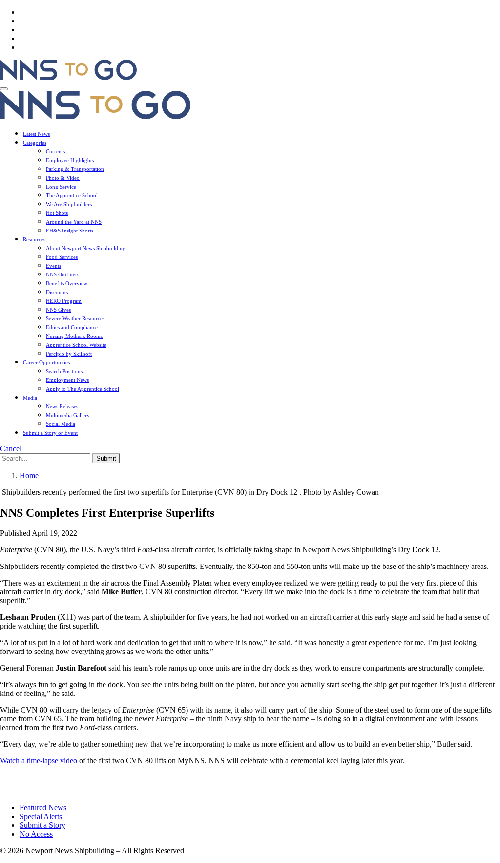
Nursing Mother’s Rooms (74, 336)
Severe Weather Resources (75, 318)
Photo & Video (63, 178)
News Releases (62, 406)
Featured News (43, 807)
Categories (34, 143)
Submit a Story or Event (50, 433)
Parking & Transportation (75, 169)
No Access (36, 834)
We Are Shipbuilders (69, 204)
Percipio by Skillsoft (69, 354)
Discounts (57, 292)
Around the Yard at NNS (74, 222)
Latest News (36, 134)
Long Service (61, 186)
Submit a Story (42, 825)
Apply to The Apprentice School (82, 389)
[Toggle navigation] (4, 88)
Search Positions (64, 371)
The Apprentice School (72, 195)
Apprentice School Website (76, 345)
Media (30, 397)
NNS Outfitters (62, 274)
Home (29, 475)
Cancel (10, 448)
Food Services (62, 257)
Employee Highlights (70, 160)
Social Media (60, 424)
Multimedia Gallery (68, 415)
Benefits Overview (66, 283)
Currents (55, 151)
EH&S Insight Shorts (69, 230)
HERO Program (64, 301)
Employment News (67, 380)
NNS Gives (58, 310)
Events (53, 266)
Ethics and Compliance (72, 327)
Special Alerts (41, 816)
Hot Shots (57, 213)
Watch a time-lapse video (38, 761)
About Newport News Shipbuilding (85, 248)
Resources (34, 239)
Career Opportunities (46, 362)
